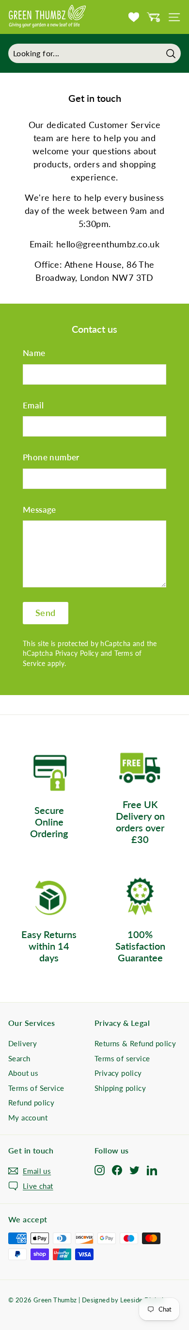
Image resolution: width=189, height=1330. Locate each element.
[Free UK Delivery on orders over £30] (140, 767)
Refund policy (31, 1102)
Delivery (22, 1043)
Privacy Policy (77, 653)
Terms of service (122, 1058)
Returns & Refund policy (135, 1043)
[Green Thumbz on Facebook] (117, 1169)
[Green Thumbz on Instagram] (99, 1169)
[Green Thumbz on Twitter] (134, 1169)
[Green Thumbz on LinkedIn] (152, 1169)
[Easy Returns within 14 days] (49, 897)
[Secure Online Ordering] (49, 773)
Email (33, 405)
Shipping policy (120, 1088)
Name (34, 353)
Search (19, 1058)
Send (45, 612)
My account (27, 1117)
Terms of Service (36, 1088)
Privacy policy (118, 1073)
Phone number (51, 457)
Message (39, 509)
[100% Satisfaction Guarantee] (140, 897)
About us (23, 1073)
